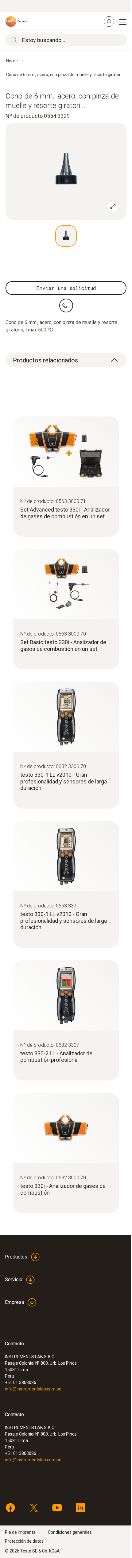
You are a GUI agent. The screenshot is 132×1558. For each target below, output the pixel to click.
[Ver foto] (66, 236)
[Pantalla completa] (113, 206)
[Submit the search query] (12, 40)
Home (12, 60)
